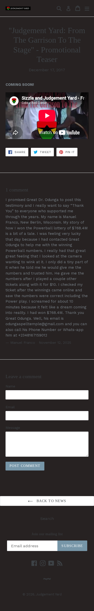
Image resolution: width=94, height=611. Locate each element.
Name (10, 386)
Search (47, 518)
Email (10, 407)
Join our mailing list (47, 534)
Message (13, 428)
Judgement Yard (49, 594)
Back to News (50, 501)
